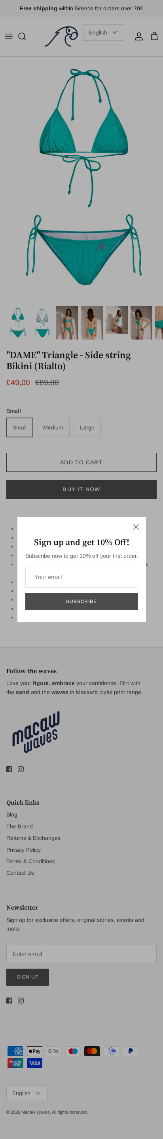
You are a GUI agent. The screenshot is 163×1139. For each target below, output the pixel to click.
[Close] (136, 527)
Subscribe (81, 601)
